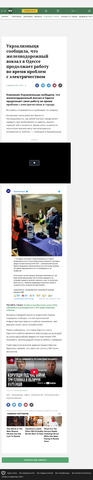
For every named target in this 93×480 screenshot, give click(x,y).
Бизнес (5, 16)
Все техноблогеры (62, 473)
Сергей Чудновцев (20, 390)
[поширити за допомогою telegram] (49, 85)
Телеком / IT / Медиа (69, 16)
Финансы (38, 16)
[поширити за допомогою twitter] (43, 85)
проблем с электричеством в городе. (30, 104)
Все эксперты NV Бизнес (81, 473)
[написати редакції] (54, 85)
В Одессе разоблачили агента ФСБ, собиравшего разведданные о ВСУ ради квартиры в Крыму (32, 307)
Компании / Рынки (51, 16)
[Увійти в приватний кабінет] (89, 11)
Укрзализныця (17, 395)
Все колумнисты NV (26, 473)
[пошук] (46, 11)
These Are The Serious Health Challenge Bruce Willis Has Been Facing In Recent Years (51, 435)
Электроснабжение (13, 398)
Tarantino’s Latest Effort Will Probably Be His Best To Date (34, 431)
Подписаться (29, 11)
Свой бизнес (17, 16)
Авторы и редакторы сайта (12, 477)
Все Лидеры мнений (45, 473)
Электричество (37, 395)
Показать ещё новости (35, 460)
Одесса (27, 395)
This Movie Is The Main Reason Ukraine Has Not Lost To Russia (14, 432)
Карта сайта (12, 473)
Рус (73, 11)
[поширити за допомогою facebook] (37, 85)
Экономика (28, 16)
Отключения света (51, 395)
